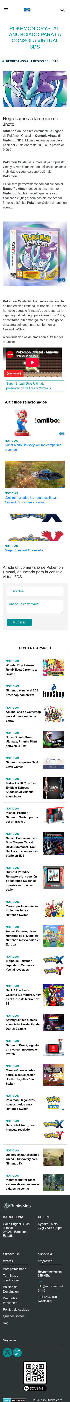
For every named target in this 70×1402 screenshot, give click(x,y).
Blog (5, 1322)
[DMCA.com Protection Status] (14, 1400)
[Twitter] (17, 1356)
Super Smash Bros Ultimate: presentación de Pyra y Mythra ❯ (28, 386)
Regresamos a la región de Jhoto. (32, 61)
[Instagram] (8, 1356)
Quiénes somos (13, 1316)
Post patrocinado (14, 1269)
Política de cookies (16, 1309)
